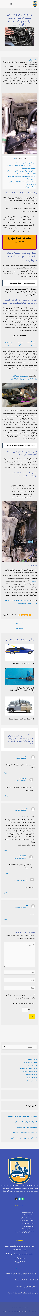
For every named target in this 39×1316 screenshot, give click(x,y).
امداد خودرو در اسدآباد (30, 1072)
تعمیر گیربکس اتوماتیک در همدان (26, 1122)
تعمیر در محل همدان (27, 1221)
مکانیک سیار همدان (30, 1062)
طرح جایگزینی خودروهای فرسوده (21, 719)
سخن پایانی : (30, 187)
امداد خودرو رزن (29, 1226)
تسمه (27, 573)
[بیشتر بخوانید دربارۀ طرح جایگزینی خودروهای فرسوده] (19, 706)
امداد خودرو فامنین (28, 1223)
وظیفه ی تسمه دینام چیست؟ (26, 163)
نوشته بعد (19, 628)
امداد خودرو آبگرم (31, 1075)
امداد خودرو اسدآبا (28, 1229)
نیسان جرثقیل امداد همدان (23, 663)
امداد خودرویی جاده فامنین (28, 1068)
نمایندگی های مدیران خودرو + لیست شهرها (23, 1138)
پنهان (14, 159)
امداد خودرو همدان (31, 1059)
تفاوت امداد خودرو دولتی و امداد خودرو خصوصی (22, 1117)
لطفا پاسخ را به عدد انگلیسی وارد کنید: (23, 1003)
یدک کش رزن (32, 1065)
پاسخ (5, 773)
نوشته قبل (19, 623)
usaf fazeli (22, 779)
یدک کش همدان (31, 1081)
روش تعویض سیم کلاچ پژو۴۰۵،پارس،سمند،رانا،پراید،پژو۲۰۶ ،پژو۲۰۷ (21, 689)
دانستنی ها (19, 1269)
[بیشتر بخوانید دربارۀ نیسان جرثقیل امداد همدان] (19, 652)
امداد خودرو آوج (32, 1078)
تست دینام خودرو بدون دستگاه (27, 1127)
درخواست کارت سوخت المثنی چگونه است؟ (23, 1133)
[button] (11, 4)
